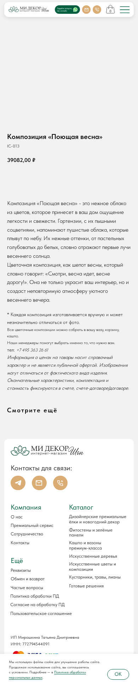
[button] (34, 570)
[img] (125, 9)
